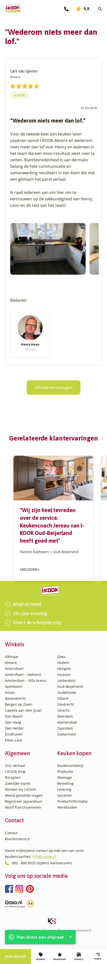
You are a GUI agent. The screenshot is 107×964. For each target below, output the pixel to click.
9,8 (86, 8)
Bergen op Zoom (18, 704)
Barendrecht (15, 698)
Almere (19, 95)
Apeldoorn (13, 686)
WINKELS (78, 959)
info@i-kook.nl (44, 856)
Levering (64, 789)
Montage (64, 777)
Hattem (63, 662)
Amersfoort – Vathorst (23, 674)
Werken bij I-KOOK (20, 789)
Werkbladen (67, 807)
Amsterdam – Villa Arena (25, 680)
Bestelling (65, 783)
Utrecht (63, 710)
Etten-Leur (13, 740)
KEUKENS (40, 959)
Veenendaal (67, 722)
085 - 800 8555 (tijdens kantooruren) (42, 863)
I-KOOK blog (15, 771)
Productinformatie (72, 801)
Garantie (64, 795)
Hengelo (64, 668)
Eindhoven (14, 734)
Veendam (65, 716)
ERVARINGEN (59, 959)
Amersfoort (14, 668)
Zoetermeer (67, 734)
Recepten (13, 777)
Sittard (62, 698)
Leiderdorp (66, 680)
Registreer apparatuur (23, 801)
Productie (65, 771)
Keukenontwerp (70, 765)
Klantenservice (17, 838)
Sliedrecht (65, 704)
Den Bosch (14, 716)
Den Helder (14, 728)
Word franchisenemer (23, 807)
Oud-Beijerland (70, 686)
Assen (10, 692)
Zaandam (65, 728)
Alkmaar (12, 656)
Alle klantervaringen (53, 387)
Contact (11, 833)
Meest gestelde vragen (24, 795)
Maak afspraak (15, 956)
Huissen (64, 674)
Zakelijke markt (17, 783)
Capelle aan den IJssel (23, 710)
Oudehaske (66, 692)
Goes (61, 656)
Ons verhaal (15, 765)
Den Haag (13, 722)
